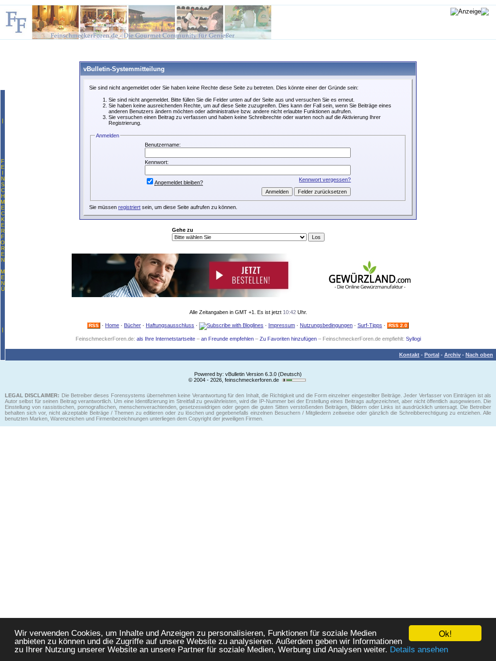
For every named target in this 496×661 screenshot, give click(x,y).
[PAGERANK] (294, 380)
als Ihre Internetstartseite (166, 339)
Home (112, 325)
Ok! (445, 633)
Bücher (132, 325)
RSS (94, 325)
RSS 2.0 (397, 325)
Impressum (281, 325)
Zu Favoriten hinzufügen (288, 339)
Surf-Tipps (369, 325)
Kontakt (409, 355)
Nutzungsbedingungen (326, 325)
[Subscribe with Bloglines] (231, 325)
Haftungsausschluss (170, 325)
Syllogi (413, 339)
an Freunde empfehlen (227, 339)
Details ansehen (419, 649)
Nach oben (479, 355)
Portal (431, 355)
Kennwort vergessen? (325, 179)
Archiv (452, 355)
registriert (129, 207)
